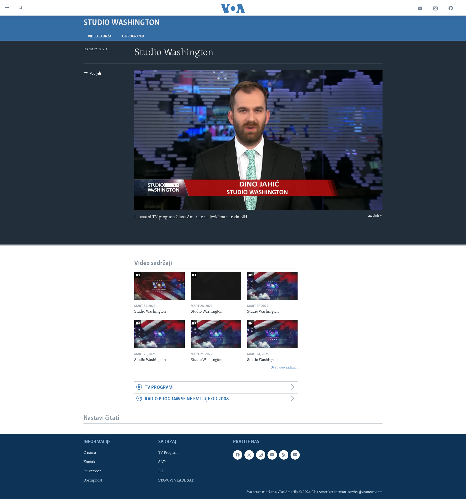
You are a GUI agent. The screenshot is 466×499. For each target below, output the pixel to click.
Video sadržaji (100, 36)
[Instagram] (435, 8)
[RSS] (283, 454)
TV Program (168, 453)
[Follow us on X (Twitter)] (249, 454)
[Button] (92, 74)
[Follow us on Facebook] (237, 454)
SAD (162, 462)
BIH (161, 471)
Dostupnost (92, 481)
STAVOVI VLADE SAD (176, 481)
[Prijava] (295, 454)
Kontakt (90, 462)
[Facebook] (450, 8)
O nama (89, 453)
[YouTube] (420, 8)
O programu (133, 36)
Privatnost (92, 471)
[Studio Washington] (159, 286)
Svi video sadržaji (284, 367)
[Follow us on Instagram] (260, 454)
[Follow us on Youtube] (272, 454)
